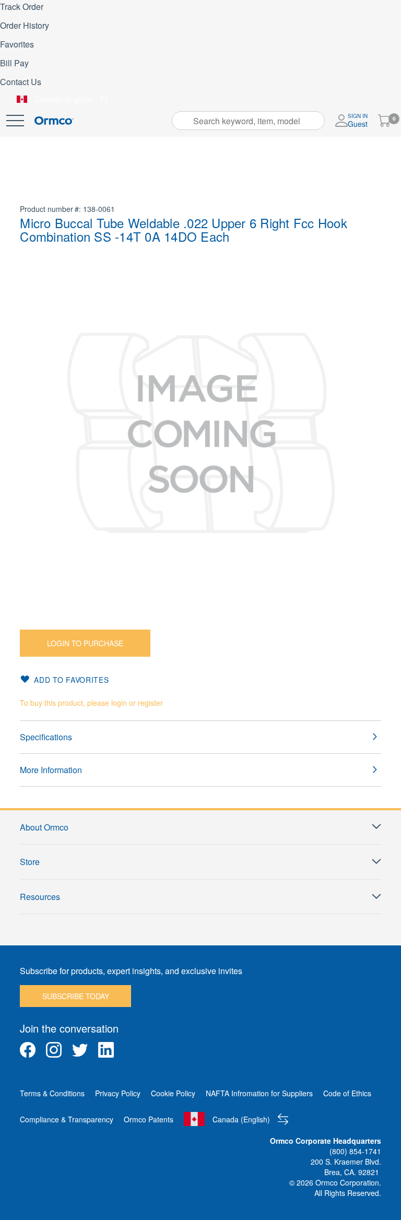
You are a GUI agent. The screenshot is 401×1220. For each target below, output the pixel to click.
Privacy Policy (117, 1093)
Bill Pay (14, 63)
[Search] (183, 120)
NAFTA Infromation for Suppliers (259, 1093)
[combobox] (248, 120)
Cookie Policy (173, 1093)
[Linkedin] (106, 1050)
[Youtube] (132, 1050)
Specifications (46, 737)
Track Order (21, 7)
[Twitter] (80, 1050)
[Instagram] (54, 1050)
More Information (51, 770)
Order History (24, 25)
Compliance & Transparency (66, 1119)
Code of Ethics (347, 1093)
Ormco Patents (148, 1119)
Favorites (17, 44)
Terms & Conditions (52, 1093)
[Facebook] (28, 1050)
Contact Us (20, 82)
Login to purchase (85, 643)
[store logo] (54, 120)
